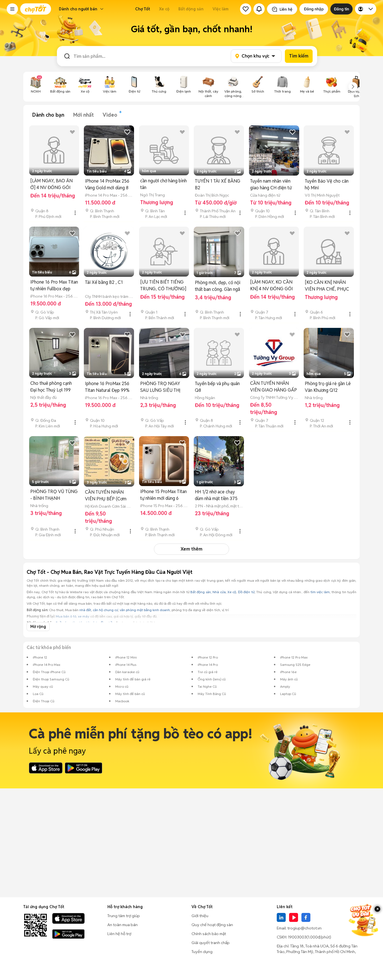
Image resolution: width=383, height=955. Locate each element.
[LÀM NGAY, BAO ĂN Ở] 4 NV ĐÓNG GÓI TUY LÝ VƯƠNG (51, 184)
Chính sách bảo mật (209, 933)
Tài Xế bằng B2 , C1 (104, 282)
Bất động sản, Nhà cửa (208, 592)
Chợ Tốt (142, 8)
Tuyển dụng (202, 951)
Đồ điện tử (246, 592)
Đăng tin (341, 8)
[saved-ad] (245, 9)
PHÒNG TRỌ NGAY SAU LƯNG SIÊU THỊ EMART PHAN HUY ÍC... (163, 387)
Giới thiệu (200, 915)
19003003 (297, 937)
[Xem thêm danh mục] (353, 86)
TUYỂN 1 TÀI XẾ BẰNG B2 (217, 184)
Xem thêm (191, 549)
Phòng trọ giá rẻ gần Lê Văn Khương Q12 (328, 387)
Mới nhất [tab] (83, 115)
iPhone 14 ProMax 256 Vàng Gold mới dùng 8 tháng (107, 184)
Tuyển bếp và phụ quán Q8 (217, 387)
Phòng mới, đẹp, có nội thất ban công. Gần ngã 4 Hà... (217, 286)
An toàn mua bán (122, 924)
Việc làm (221, 8)
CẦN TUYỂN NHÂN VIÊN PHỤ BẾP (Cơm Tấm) (105, 495)
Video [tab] (110, 115)
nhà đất (85, 610)
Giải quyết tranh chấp (211, 942)
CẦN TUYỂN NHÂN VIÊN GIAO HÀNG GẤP (273, 386)
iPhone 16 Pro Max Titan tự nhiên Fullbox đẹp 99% (54, 285)
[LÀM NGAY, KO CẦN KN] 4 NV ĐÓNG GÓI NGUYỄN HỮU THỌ (271, 285)
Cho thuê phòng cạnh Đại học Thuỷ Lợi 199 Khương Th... (51, 386)
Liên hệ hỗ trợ (119, 933)
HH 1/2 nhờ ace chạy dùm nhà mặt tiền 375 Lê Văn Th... (216, 495)
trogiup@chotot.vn (304, 928)
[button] (12, 9)
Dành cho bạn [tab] (48, 115)
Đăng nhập (314, 8)
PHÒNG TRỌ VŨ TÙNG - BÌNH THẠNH (54, 495)
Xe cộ (164, 8)
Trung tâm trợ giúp (123, 915)
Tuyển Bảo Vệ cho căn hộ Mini (327, 184)
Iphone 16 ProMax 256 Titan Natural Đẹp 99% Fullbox (107, 387)
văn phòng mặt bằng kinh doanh (145, 610)
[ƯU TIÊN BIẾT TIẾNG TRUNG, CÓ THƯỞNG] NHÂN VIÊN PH (163, 285)
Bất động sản (191, 8)
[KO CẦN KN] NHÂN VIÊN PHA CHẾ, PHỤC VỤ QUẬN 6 (327, 286)
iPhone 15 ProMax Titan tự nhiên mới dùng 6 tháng (163, 495)
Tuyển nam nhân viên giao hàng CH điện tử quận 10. (271, 184)
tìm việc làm (320, 592)
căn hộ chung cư (105, 610)
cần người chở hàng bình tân (163, 184)
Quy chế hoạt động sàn (212, 924)
